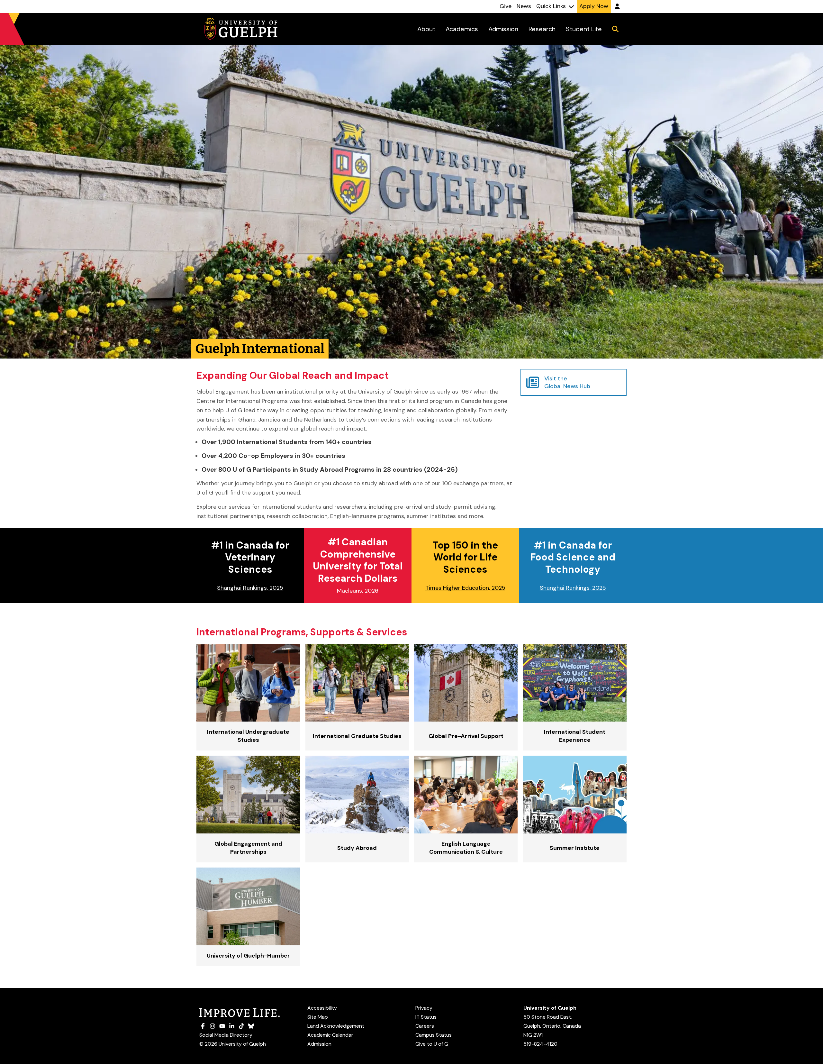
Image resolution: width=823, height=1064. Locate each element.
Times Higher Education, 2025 (465, 588)
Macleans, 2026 (357, 591)
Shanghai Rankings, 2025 (250, 588)
